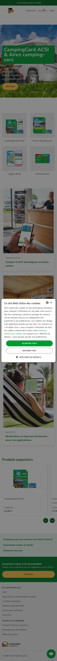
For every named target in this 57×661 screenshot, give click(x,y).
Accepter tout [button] (29, 343)
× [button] (51, 302)
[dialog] (28, 330)
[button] (28, 357)
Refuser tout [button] (29, 350)
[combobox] (47, 302)
